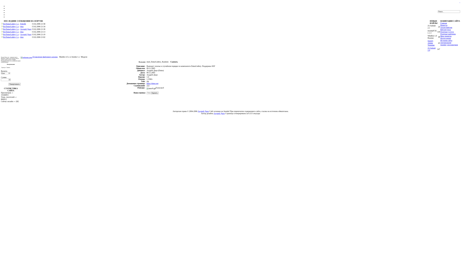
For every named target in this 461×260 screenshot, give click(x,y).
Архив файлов (446, 27)
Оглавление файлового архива (45, 57)
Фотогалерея (445, 38)
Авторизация (445, 43)
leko (22, 27)
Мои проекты (446, 36)
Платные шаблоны (448, 34)
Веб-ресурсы (445, 30)
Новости (443, 25)
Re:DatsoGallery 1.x (11, 24)
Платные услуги (447, 32)
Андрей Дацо (25, 29)
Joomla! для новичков (449, 45)
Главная (443, 23)
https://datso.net (152, 83)
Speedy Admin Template (431, 43)
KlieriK (23, 24)
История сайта (446, 40)
